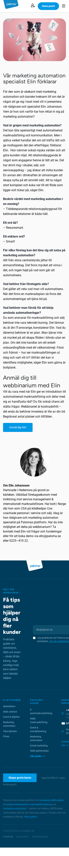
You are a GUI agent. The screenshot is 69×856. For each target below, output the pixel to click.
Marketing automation (9, 724)
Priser (6, 736)
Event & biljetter (11, 716)
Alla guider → (37, 756)
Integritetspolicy (40, 836)
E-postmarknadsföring (41, 711)
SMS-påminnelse (39, 750)
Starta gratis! (48, 6)
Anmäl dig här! (17, 427)
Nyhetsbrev (9, 706)
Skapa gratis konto (19, 777)
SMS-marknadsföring (38, 720)
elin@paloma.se (50, 536)
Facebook (8, 836)
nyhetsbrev (44, 800)
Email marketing (39, 745)
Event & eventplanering (38, 729)
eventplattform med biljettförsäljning (33, 804)
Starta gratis (30, 816)
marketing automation (14, 808)
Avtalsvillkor (22, 836)
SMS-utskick (10, 711)
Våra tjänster (10, 731)
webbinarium (41, 527)
